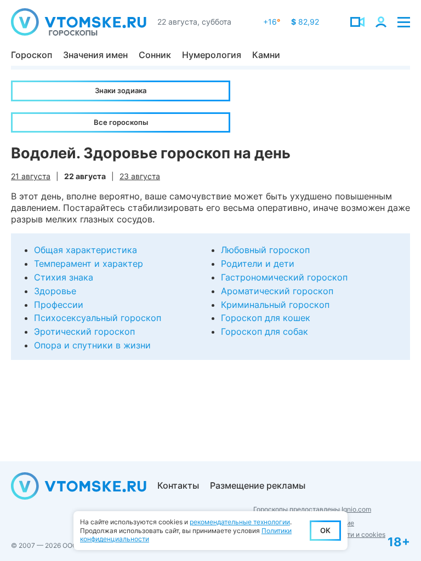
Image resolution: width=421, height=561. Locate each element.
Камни (266, 54)
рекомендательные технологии (240, 522)
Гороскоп (31, 54)
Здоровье (55, 290)
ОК (325, 530)
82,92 (305, 21)
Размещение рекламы (257, 485)
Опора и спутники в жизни (92, 345)
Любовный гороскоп (265, 249)
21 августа (30, 176)
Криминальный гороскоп (275, 304)
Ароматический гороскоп (277, 290)
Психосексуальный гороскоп (97, 317)
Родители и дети (257, 263)
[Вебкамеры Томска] (357, 22)
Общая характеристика (85, 249)
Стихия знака (63, 277)
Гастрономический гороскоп (284, 277)
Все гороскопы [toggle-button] (121, 122)
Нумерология (211, 54)
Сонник (155, 54)
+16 (271, 21)
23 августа (140, 176)
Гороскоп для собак (264, 331)
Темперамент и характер (88, 263)
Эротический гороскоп (84, 331)
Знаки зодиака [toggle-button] (120, 90)
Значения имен (95, 54)
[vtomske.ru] (78, 22)
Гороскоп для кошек (265, 317)
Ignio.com (356, 509)
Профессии (58, 304)
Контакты (178, 485)
